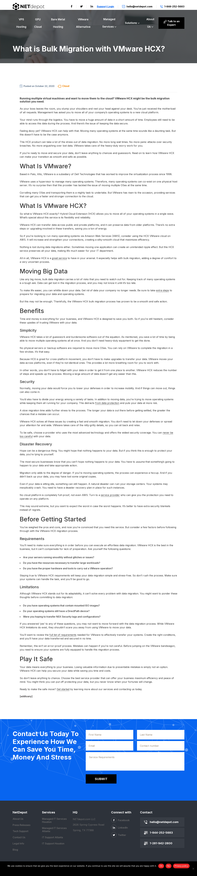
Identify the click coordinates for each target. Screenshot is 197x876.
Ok (161, 866)
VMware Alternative (83, 23)
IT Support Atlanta (52, 837)
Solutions (131, 23)
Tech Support (20, 831)
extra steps (162, 290)
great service (59, 258)
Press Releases (21, 825)
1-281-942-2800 (161, 843)
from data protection (107, 403)
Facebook (123, 820)
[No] (193, 868)
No (168, 866)
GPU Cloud (38, 23)
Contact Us (19, 837)
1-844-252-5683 (161, 832)
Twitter (121, 835)
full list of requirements (62, 634)
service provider (110, 495)
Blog (15, 849)
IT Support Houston (53, 843)
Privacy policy (181, 866)
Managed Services (108, 23)
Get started (63, 689)
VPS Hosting (21, 23)
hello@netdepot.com (164, 822)
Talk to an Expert (173, 23)
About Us (150, 23)
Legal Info (18, 843)
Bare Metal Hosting (58, 23)
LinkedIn (122, 827)
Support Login (105, 6)
